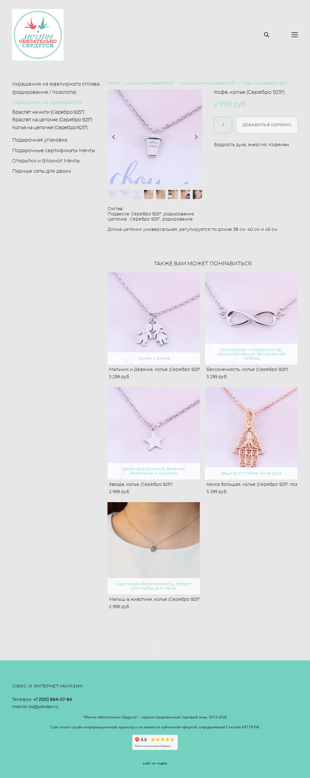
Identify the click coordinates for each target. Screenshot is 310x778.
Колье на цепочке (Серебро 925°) (49, 127)
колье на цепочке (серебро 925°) (208, 83)
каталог (113, 83)
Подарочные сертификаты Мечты (53, 150)
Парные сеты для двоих (41, 171)
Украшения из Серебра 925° (47, 102)
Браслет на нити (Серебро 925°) (48, 112)
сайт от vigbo (155, 763)
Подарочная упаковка (39, 140)
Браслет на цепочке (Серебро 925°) (52, 119)
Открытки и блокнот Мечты (46, 161)
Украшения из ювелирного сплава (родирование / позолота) (56, 88)
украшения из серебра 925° (150, 83)
